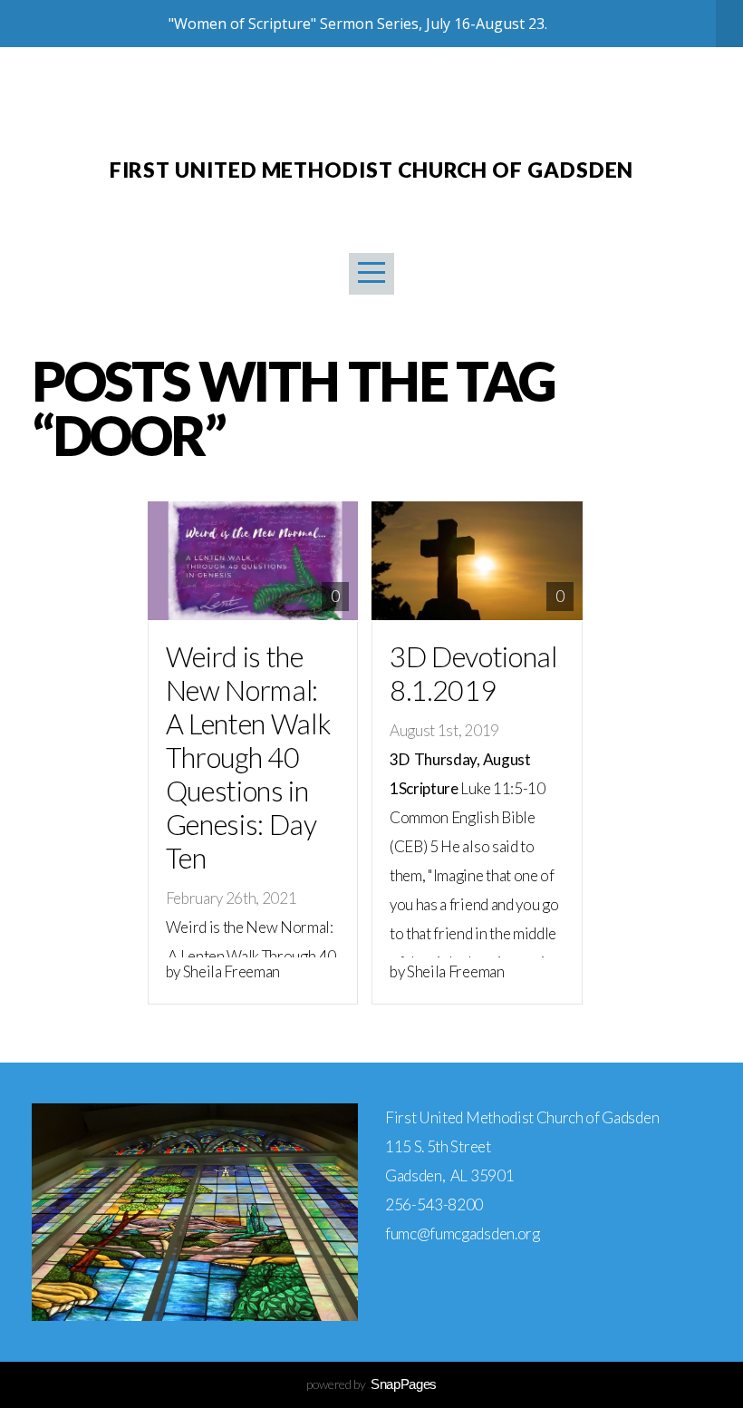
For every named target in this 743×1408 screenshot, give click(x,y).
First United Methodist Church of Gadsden (372, 169)
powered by (371, 1384)
